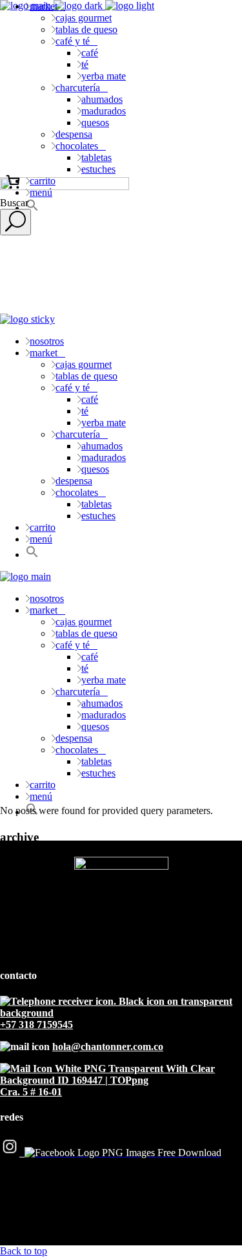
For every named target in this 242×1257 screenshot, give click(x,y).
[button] (32, 554)
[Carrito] (13, 181)
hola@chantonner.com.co (107, 1046)
